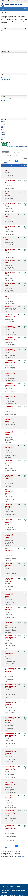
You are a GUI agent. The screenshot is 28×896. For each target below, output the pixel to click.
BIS (2, 127)
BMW (2, 131)
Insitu (2, 76)
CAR (2, 137)
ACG (2, 121)
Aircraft (3, 77)
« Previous (5, 161)
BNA (2, 132)
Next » (22, 161)
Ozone (2, 30)
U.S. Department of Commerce (9, 889)
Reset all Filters (5, 152)
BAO (2, 124)
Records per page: (19, 157)
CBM (2, 139)
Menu (2, 9)
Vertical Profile (4, 100)
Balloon (3, 81)
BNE (2, 134)
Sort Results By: (13, 152)
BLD (2, 129)
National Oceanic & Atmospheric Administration (14, 890)
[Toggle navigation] (25, 9)
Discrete (3, 102)
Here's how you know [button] (7, 2)
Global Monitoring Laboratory (14, 4)
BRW (2, 136)
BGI (2, 126)
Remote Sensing (5, 79)
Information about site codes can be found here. (16, 146)
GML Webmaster (20, 856)
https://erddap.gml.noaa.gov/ (7, 854)
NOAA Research (6, 892)
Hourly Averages (5, 98)
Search (4, 144)
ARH (2, 123)
